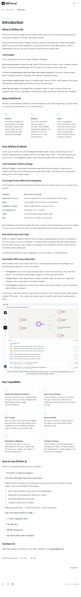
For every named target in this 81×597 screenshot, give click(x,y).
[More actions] (78, 3)
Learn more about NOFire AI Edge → (19, 513)
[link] (21, 397)
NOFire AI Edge (8, 168)
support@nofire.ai (56, 549)
